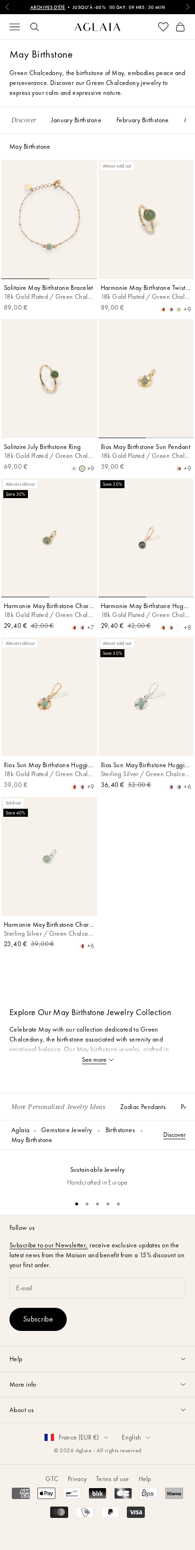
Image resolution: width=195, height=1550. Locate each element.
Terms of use (112, 1478)
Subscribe (38, 1319)
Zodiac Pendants (143, 1106)
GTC (51, 1478)
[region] (97, 1171)
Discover (174, 1134)
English (131, 1437)
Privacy (77, 1478)
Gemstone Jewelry (66, 1130)
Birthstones (120, 1130)
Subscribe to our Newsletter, (48, 1245)
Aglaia (20, 1130)
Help (145, 1478)
